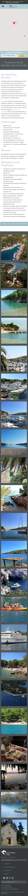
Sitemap (7, 873)
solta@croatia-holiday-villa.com (11, 889)
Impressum (7, 863)
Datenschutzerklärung (10, 867)
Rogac (2, 101)
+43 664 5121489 (7, 887)
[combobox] (9, 55)
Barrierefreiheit (8, 870)
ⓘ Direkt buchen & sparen (14, 52)
